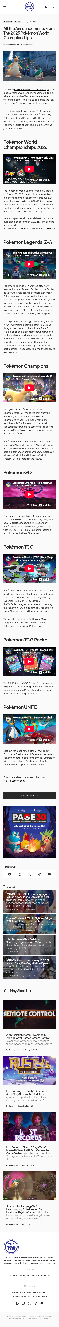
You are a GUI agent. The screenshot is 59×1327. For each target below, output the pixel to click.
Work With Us (39, 1293)
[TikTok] (39, 874)
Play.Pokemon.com (14, 780)
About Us (13, 1276)
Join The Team (40, 1296)
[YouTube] (49, 874)
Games (17, 22)
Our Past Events (28, 1276)
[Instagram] (20, 874)
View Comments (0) (29, 795)
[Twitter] (30, 874)
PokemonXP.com (15, 228)
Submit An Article (22, 1296)
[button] (4, 7)
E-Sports (8, 22)
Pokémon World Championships (31, 89)
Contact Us (44, 1276)
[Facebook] (10, 874)
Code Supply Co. (44, 1319)
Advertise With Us (21, 1293)
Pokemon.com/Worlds (42, 228)
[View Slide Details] (29, 832)
